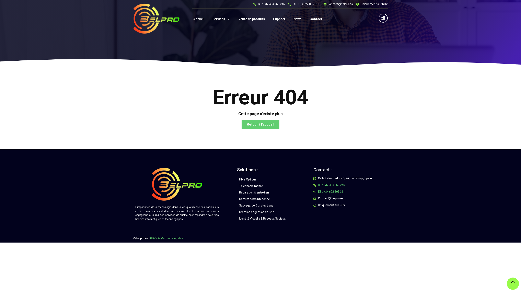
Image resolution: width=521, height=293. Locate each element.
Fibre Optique (247, 179)
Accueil (198, 19)
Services (218, 19)
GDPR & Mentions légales (166, 238)
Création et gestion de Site (256, 212)
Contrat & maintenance (254, 199)
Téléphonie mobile (251, 186)
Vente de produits (252, 19)
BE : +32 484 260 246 (271, 4)
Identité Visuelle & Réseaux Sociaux (262, 218)
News (297, 19)
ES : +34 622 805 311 (306, 4)
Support (279, 19)
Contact (316, 19)
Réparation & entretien (254, 192)
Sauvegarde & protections (256, 205)
